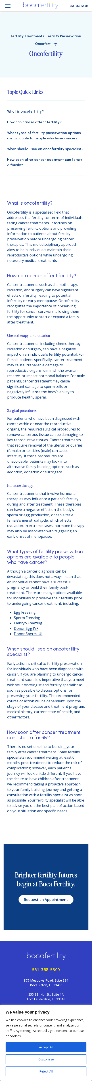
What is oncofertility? (25, 111)
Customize (46, 1059)
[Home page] (46, 955)
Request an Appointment (46, 899)
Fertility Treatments (27, 36)
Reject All (46, 1071)
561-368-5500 (79, 6)
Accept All (46, 1047)
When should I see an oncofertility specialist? (45, 149)
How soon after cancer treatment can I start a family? (44, 162)
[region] (46, 1043)
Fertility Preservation (63, 36)
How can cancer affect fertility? (34, 122)
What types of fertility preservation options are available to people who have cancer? (44, 135)
